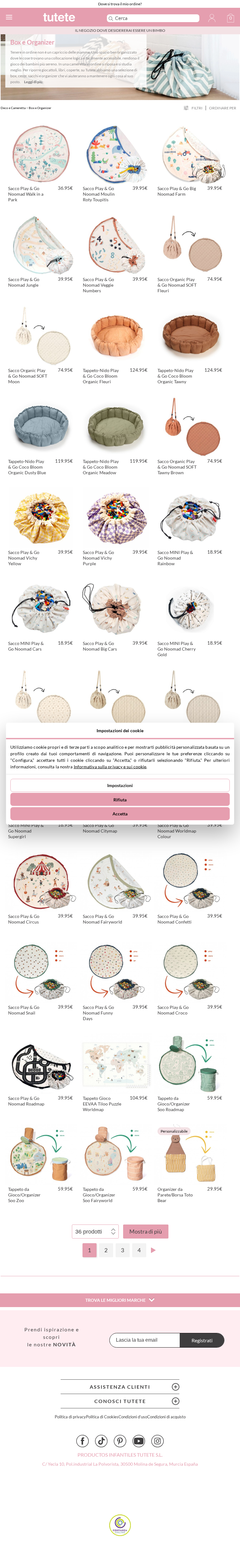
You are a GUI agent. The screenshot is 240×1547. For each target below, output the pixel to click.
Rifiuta (120, 799)
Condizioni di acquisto (166, 1417)
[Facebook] (82, 1441)
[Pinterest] (120, 1441)
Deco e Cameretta (13, 108)
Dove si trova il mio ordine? (120, 4)
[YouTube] (138, 1441)
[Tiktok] (101, 1441)
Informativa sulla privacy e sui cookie (110, 766)
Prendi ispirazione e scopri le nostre (51, 1336)
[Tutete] (66, 18)
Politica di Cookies (102, 1417)
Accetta (120, 813)
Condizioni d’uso (132, 1417)
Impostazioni (120, 785)
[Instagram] (157, 1441)
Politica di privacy (70, 1417)
